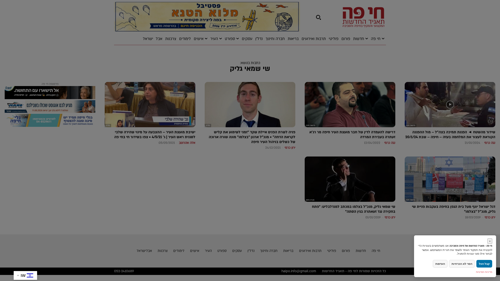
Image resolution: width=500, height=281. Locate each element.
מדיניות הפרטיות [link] (484, 272)
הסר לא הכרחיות (462, 264)
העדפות (440, 264)
